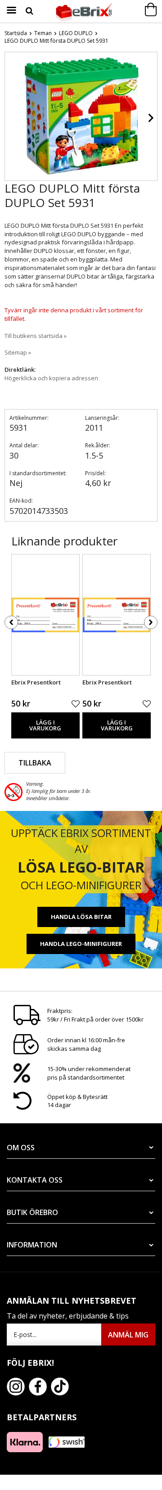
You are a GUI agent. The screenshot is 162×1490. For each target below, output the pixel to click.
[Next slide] (150, 117)
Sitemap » (17, 352)
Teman (43, 33)
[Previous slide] (11, 117)
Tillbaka (34, 763)
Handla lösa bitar (81, 917)
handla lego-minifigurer (81, 944)
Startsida (15, 33)
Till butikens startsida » (35, 336)
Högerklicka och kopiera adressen (51, 378)
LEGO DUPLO (76, 33)
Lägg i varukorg (45, 725)
